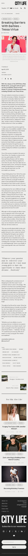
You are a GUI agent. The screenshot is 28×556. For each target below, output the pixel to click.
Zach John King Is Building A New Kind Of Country (14, 459)
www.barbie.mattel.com (8, 339)
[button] (3, 3)
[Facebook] (5, 79)
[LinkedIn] (11, 79)
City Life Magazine (7, 13)
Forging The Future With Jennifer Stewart (14, 428)
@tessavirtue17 (6, 341)
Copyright (23, 506)
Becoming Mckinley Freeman (14, 488)
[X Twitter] (8, 79)
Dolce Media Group (21, 553)
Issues (18, 13)
